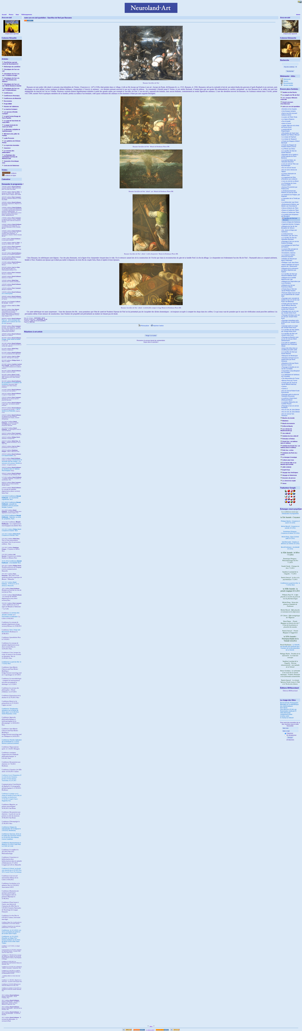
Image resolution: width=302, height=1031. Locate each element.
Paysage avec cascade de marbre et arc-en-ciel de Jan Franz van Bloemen (290, 299)
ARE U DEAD (286, 467)
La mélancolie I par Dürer (290, 202)
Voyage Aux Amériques (290, 472)
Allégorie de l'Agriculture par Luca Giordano (290, 282)
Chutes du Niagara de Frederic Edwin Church (288, 145)
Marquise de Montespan (290, 356)
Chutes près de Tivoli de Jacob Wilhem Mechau (289, 304)
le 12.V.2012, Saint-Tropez (11, 931)
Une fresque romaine (289, 111)
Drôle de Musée (287, 426)
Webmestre (287, 79)
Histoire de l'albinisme (11, 106)
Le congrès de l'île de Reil (290, 95)
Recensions (8, 101)
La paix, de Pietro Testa (289, 117)
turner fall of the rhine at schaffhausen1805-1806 (289, 349)
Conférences (8, 93)
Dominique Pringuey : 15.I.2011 (290, 532)
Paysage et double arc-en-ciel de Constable (290, 368)
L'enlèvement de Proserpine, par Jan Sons (289, 234)
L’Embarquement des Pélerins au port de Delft (289, 191)
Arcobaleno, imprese (288, 253)
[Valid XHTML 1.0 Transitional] (127, 1030)
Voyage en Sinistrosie (289, 475)
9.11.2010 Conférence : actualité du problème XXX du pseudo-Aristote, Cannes (11, 505)
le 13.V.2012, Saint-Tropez (11, 940)
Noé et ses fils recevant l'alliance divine (289, 114)
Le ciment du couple (289, 481)
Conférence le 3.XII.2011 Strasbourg (11, 828)
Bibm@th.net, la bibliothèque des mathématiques (289, 705)
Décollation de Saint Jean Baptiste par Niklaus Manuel (290, 134)
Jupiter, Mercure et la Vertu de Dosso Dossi (290, 126)
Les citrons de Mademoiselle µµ (286, 429)
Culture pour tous (288, 460)
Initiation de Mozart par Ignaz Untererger (289, 259)
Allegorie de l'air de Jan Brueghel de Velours (289, 227)
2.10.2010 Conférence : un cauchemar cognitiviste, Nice (11, 497)
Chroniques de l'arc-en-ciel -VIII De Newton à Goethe (11, 85)
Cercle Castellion (7, 839)
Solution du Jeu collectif (290, 436)
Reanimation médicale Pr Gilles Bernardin (288, 712)
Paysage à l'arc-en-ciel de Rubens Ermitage (290, 242)
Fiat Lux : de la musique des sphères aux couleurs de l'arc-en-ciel (11, 321)
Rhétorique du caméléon (12, 67)
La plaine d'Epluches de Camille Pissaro (289, 403)
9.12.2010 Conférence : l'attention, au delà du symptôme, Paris (11, 517)
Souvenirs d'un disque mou (10, 162)
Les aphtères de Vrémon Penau (11, 141)
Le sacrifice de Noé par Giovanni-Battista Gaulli (289, 274)
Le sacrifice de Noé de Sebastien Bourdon (289, 238)
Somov (284, 386)
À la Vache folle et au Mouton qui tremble (288, 463)
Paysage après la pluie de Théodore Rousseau (290, 395)
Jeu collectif (286, 433)
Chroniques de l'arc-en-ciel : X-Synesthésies (11, 89)
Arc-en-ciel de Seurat (289, 168)
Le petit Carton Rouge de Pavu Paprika (11, 117)
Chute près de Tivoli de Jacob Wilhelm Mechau (289, 383)
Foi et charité (286, 121)
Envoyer (290, 737)
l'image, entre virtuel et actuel (11, 339)
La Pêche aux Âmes (288, 149)
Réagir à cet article (151, 335)
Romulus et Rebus (288, 439)
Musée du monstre (288, 423)
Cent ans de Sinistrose (11, 165)
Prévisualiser (144, 326)
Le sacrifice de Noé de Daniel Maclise (289, 151)
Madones (285, 421)
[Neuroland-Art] (151, 12)
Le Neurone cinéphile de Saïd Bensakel (11, 130)
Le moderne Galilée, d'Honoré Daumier (288, 255)
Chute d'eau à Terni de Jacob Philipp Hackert (289, 290)
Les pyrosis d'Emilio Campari (9, 112)
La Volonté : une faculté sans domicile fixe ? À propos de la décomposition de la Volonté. (290, 647)
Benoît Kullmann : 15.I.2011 (290, 548)
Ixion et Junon (286, 123)
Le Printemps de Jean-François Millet (289, 184)
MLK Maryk (283, 708)
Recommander (288, 83)
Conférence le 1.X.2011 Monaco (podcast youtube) (12, 741)
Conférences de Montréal (12, 98)
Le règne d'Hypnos (288, 119)
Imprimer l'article (158, 326)
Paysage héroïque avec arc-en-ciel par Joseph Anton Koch (290, 316)
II (19, 461)
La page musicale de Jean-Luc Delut (10, 126)
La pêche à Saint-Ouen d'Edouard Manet (289, 399)
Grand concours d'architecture (287, 103)
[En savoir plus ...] (162, 1030)
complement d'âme (286, 714)
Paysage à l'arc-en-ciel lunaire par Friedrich (289, 308)
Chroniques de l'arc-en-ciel (11, 70)
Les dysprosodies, (7, 455)
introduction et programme (290, 513)
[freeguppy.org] (139, 1030)
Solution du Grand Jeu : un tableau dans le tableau (290, 446)
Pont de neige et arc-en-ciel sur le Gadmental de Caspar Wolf (290, 294)
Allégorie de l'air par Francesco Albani (288, 286)
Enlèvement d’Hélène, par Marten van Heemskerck (290, 205)
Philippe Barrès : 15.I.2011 (290, 522)
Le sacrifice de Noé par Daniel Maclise (289, 352)
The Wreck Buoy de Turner (290, 378)
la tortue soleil (284, 716)
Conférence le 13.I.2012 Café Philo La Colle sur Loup (11, 844)
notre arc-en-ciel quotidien (291, 106)
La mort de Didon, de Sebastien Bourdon (288, 161)
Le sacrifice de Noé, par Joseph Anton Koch (289, 334)
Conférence (6, 930)
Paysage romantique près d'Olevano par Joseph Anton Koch (290, 322)
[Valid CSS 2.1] (175, 1030)
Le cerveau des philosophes (8, 151)
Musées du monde (288, 418)
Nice (10, 530)
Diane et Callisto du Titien (290, 210)
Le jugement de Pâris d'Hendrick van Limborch (289, 178)
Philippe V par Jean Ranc (290, 262)
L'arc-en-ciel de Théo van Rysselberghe (289, 164)
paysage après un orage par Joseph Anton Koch (289, 326)
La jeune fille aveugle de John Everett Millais (289, 250)
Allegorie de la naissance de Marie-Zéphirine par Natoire (289, 270)
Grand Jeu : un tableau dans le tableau (289, 442)
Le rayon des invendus (11, 145)
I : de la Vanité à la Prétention (11, 410)
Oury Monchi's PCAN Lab (288, 709)
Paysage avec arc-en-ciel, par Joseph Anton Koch (290, 312)
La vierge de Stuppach (289, 139)
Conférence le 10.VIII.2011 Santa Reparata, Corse (10, 711)
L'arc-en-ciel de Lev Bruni (290, 181)
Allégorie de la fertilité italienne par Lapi (288, 278)
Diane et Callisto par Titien (290, 212)
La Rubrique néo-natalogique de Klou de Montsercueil (9, 156)
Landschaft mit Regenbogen (286, 130)
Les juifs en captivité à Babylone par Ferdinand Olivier (289, 344)
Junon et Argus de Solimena (291, 222)
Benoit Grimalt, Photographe (289, 703)
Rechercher (290, 71)
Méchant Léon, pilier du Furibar (10, 134)
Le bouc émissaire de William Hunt (288, 174)
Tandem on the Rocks (289, 92)
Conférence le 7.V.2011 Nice (290, 584)
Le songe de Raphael (289, 137)
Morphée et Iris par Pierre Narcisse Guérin (289, 364)
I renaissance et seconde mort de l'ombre (12, 460)
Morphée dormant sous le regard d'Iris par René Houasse (290, 359)
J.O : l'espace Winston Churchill (289, 98)
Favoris (285, 81)
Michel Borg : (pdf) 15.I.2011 (290, 537)
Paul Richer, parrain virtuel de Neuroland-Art (10, 63)
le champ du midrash (287, 718)
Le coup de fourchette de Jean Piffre (11, 121)
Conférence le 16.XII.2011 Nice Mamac (11, 835)
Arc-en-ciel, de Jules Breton (291, 409)
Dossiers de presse (289, 478)
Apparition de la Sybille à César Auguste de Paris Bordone (289, 156)
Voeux (284, 483)
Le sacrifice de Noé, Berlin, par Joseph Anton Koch (290, 330)
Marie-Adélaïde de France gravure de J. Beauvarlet (290, 265)
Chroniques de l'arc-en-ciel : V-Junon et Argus (11, 74)
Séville (18, 463)
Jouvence (7, 148)
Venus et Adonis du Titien (290, 208)
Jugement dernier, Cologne (291, 224)
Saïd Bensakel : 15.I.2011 (290, 542)
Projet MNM (8, 104)
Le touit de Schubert (10, 109)
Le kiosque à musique (289, 457)
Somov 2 (285, 388)
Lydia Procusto (9, 138)
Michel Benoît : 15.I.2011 (290, 527)
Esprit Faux (286, 470)
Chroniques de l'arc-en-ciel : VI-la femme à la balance (11, 79)
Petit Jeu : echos (288, 450)
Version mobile (288, 85)
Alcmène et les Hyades (289, 109)
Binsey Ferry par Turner (289, 380)
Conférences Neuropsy (12, 96)
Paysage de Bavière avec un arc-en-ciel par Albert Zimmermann (290, 338)
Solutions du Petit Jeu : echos (289, 453)
